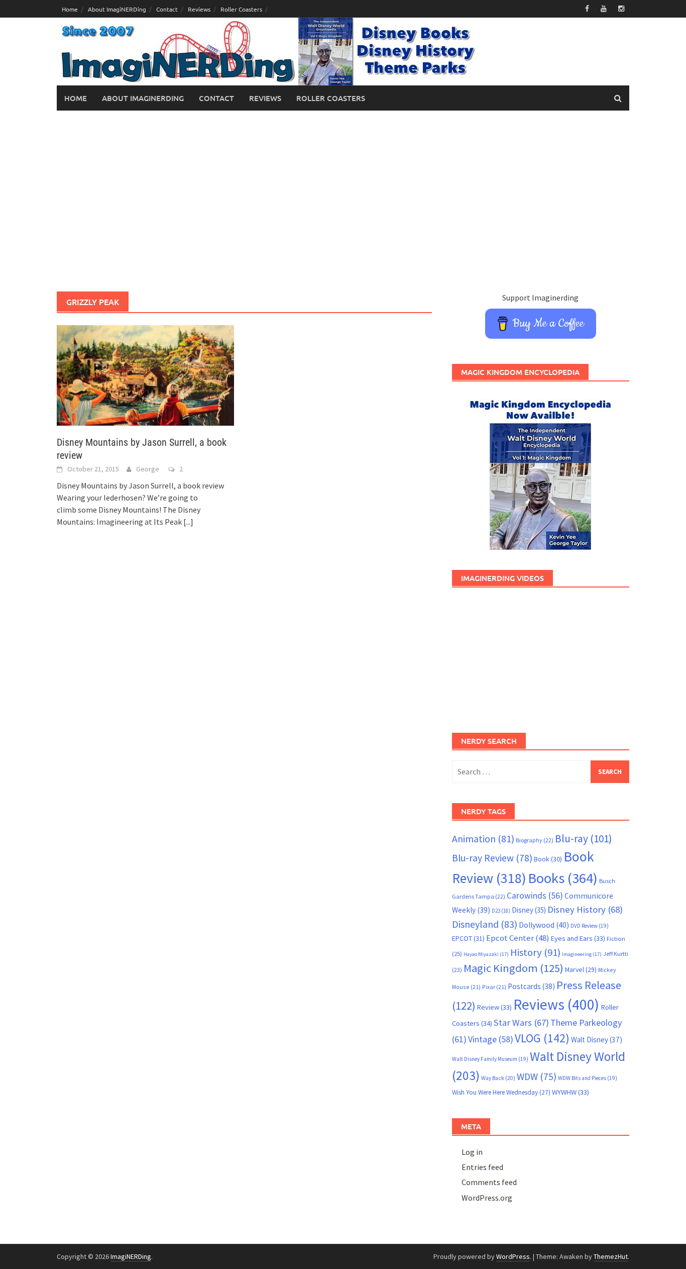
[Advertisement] (343, 201)
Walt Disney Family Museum (490, 1058)
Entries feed (482, 1167)
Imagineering (582, 954)
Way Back (498, 1078)
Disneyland (484, 924)
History (535, 952)
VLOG (542, 1038)
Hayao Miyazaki (486, 954)
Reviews (199, 9)
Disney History (585, 909)
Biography (534, 840)
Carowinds (535, 895)
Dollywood (544, 925)
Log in (472, 1152)
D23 (501, 910)
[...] (188, 522)
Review (494, 1007)
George (147, 468)
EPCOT (468, 938)
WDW (536, 1076)
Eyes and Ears (578, 938)
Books (563, 878)
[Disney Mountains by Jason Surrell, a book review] (145, 374)
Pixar (494, 987)
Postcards (531, 986)
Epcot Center (517, 938)
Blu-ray (583, 838)
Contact (167, 9)
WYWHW (570, 1092)
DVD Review (589, 925)
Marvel (581, 969)
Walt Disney (596, 1039)
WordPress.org (487, 1198)
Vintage (490, 1039)
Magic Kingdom (513, 968)
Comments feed (489, 1182)
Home (70, 9)
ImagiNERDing (130, 1256)
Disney (529, 910)
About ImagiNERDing (117, 9)
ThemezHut (611, 1256)
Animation (483, 839)
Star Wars (521, 1022)
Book (548, 858)
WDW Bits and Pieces (587, 1078)
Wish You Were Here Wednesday (501, 1092)
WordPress (513, 1256)
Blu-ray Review (492, 858)
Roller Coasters (241, 9)
